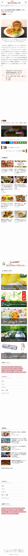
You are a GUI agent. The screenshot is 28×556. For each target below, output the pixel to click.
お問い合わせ (21, 551)
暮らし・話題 (5, 390)
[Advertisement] (14, 102)
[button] (3, 142)
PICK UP (15, 368)
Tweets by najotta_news (7, 468)
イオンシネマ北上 (10, 372)
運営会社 (15, 550)
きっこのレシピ (5, 393)
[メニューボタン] (2, 2)
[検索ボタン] (26, 2)
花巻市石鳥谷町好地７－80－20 (14, 72)
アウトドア (20, 368)
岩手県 (21, 122)
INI (6, 366)
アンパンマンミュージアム (7, 368)
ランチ (17, 122)
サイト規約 (7, 551)
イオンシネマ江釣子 (10, 370)
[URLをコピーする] (25, 142)
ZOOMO (3, 370)
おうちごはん (10, 366)
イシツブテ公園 (18, 370)
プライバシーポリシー (13, 551)
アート (3, 366)
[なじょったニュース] (14, 2)
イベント (24, 372)
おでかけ (4, 387)
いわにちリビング (6, 122)
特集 (3, 381)
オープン (3, 372)
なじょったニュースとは (8, 550)
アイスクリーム (18, 372)
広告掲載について (21, 550)
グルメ (4, 14)
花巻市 (25, 122)
